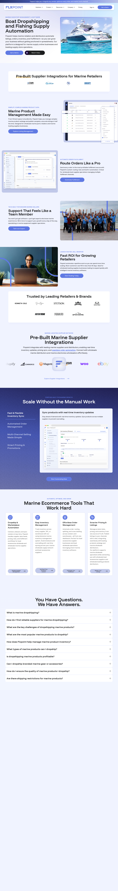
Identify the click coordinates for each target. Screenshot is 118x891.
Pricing (80, 7)
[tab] (20, 414)
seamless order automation (64, 350)
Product (48, 7)
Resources (59, 7)
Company (70, 7)
